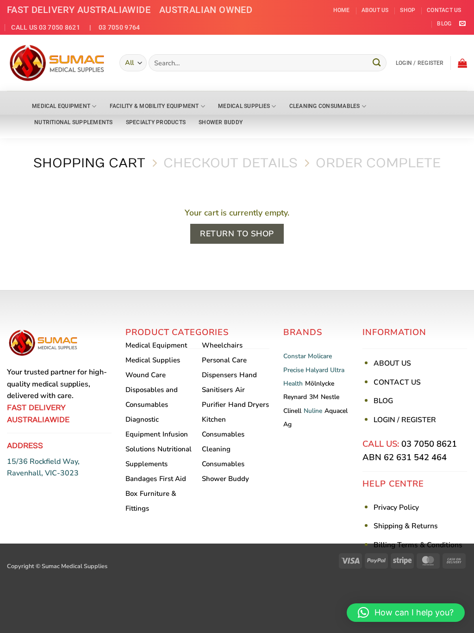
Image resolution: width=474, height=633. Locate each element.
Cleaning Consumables (324, 106)
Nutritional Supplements (73, 122)
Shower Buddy (221, 122)
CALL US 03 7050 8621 (45, 27)
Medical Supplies (244, 106)
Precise (293, 370)
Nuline (313, 410)
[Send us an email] (462, 23)
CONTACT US (397, 382)
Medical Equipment (61, 106)
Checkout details (230, 163)
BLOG (383, 401)
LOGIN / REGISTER (405, 420)
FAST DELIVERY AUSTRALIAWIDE (78, 9)
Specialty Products (156, 122)
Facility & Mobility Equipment (154, 106)
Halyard (317, 370)
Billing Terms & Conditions (418, 545)
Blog (444, 23)
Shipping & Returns (406, 526)
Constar (294, 356)
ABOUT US (392, 363)
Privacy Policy (396, 507)
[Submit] (377, 62)
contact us (444, 10)
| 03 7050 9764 (111, 27)
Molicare (320, 356)
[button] (420, 63)
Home (341, 10)
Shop (407, 10)
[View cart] (462, 63)
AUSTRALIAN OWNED (206, 9)
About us (375, 10)
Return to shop (237, 233)
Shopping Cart (89, 163)
